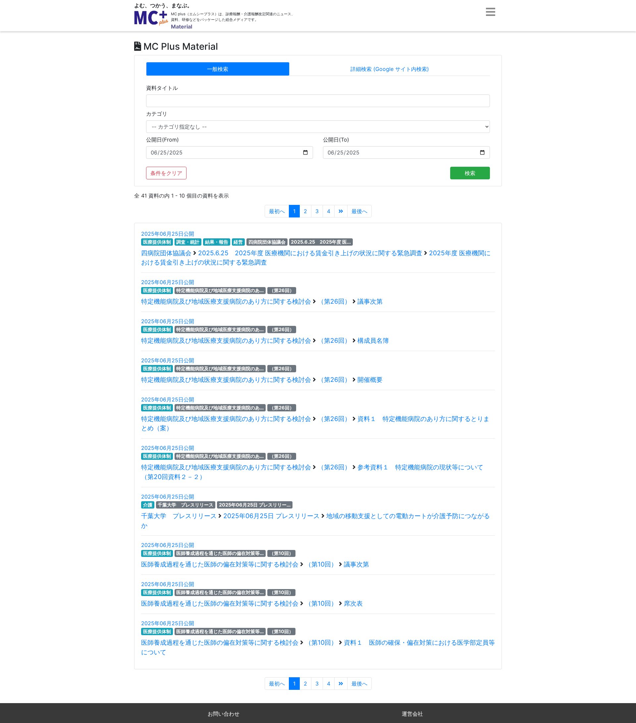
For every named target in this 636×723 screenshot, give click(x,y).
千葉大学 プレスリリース (185, 505)
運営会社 (412, 713)
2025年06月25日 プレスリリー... (255, 505)
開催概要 (370, 380)
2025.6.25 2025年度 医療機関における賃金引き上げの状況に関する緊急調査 (311, 253)
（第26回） (281, 290)
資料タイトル (162, 88)
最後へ (359, 211)
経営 (238, 242)
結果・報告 (216, 242)
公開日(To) (336, 139)
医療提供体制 (157, 242)
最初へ (277, 211)
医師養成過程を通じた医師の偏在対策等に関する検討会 (220, 564)
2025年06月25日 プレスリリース (272, 516)
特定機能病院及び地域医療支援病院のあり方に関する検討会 (227, 301)
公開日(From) (162, 139)
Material (181, 26)
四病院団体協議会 (267, 242)
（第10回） (281, 553)
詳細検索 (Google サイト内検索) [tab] (389, 69)
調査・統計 (187, 242)
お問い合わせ (223, 713)
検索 (470, 173)
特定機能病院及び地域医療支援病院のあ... (220, 290)
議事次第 (370, 301)
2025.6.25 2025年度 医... (321, 242)
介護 (147, 505)
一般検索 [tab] (217, 69)
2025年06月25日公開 (167, 233)
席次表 (353, 603)
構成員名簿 (373, 340)
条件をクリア (166, 173)
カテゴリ (156, 113)
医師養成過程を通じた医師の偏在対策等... (220, 553)
